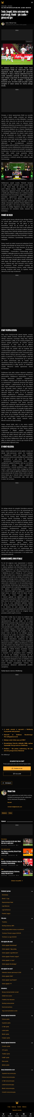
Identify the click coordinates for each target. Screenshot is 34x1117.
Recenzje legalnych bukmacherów (8, 1015)
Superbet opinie (6, 1023)
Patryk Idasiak (4, 845)
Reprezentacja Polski (7, 902)
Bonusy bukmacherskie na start (10, 992)
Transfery (4, 922)
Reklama (24, 1106)
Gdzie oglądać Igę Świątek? (9, 980)
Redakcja (14, 1106)
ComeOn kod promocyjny (9, 1092)
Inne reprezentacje (5, 849)
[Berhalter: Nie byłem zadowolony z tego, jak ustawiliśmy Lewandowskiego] (17, 862)
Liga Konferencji (6, 909)
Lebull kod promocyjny (8, 1084)
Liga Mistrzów (5, 906)
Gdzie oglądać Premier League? (10, 956)
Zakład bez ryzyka (7, 995)
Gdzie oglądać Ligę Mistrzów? (10, 952)
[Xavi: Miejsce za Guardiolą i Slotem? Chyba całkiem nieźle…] (17, 852)
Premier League (6, 913)
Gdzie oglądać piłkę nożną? (7, 942)
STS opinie (5, 1050)
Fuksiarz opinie (6, 1038)
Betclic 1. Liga (5, 898)
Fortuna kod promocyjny (8, 1077)
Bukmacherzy (4, 988)
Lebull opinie (5, 1030)
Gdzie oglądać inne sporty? (7, 969)
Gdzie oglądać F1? (7, 983)
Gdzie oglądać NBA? (7, 976)
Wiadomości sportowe (6, 891)
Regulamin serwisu (17, 1110)
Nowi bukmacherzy (7, 1007)
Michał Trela (12, 23)
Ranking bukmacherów (8, 1003)
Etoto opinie (5, 1061)
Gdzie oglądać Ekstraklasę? (9, 945)
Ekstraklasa (4, 839)
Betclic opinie (5, 1034)
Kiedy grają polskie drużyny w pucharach (13, 929)
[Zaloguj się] (32, 2)
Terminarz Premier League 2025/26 (11, 933)
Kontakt (19, 1106)
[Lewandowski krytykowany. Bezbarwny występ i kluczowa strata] (17, 872)
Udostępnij (8, 783)
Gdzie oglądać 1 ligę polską (9, 949)
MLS (2, 859)
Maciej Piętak (4, 855)
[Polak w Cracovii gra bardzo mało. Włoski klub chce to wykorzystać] (17, 842)
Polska (10, 813)
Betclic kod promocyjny (8, 1088)
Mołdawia (4, 813)
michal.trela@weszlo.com (15, 806)
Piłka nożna (10, 6)
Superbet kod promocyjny (9, 1073)
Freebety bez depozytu (8, 999)
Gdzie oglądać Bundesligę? (9, 964)
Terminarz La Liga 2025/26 (9, 937)
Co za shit (18, 773)
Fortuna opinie (5, 1019)
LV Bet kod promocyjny (8, 1081)
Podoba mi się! (18, 768)
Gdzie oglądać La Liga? (8, 960)
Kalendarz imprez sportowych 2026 (11, 972)
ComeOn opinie (6, 1046)
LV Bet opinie (5, 1026)
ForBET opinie (5, 1057)
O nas (9, 1106)
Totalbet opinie (6, 1053)
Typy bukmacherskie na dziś (9, 1010)
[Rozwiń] (31, 891)
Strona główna (4, 6)
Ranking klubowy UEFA (8, 925)
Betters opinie (5, 1065)
